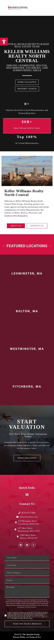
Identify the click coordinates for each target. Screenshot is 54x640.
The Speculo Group (31, 634)
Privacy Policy (19, 637)
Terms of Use (35, 637)
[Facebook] (20, 545)
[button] (44, 7)
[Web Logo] (19, 8)
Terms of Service (36, 617)
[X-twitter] (33, 545)
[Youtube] (27, 545)
